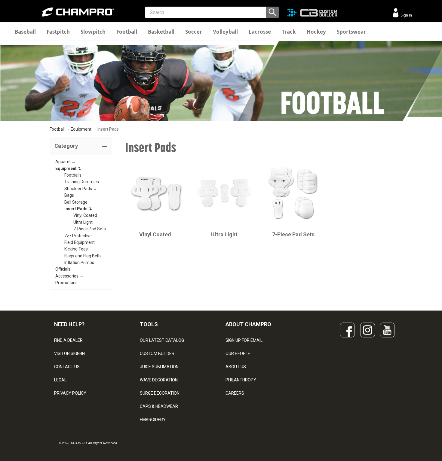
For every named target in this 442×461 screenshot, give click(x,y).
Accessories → (69, 276)
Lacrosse (260, 31)
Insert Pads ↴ (78, 208)
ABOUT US (236, 366)
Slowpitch (93, 31)
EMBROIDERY (153, 419)
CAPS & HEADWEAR (159, 406)
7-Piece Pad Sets (89, 228)
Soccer (193, 31)
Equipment (81, 129)
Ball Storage (75, 202)
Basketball (161, 31)
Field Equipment (79, 242)
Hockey (316, 31)
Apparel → (65, 161)
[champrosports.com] (73, 12)
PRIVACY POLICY (70, 393)
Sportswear (351, 31)
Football (126, 31)
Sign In (406, 15)
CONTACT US (67, 366)
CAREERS (235, 393)
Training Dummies (81, 181)
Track (289, 31)
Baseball (25, 31)
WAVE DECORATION (159, 380)
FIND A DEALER (68, 340)
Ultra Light (83, 222)
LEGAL (60, 380)
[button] (81, 146)
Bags (69, 195)
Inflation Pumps (79, 262)
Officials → (65, 269)
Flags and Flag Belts (83, 255)
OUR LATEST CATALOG (162, 340)
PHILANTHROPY (241, 380)
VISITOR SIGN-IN (69, 353)
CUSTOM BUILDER (157, 353)
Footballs (72, 175)
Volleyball (225, 31)
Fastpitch (58, 31)
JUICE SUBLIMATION (159, 366)
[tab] (81, 146)
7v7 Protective (78, 235)
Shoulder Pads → (80, 188)
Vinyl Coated (85, 215)
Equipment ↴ (68, 168)
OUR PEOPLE (238, 353)
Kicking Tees (76, 249)
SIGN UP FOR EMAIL (244, 340)
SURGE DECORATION (160, 393)
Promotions (66, 282)
